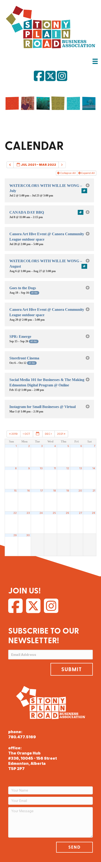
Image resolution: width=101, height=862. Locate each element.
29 (15, 535)
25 (54, 513)
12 (67, 468)
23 (28, 513)
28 (93, 513)
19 (67, 490)
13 (80, 468)
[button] (71, 669)
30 (28, 535)
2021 (60, 433)
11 (55, 468)
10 (41, 468)
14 (94, 468)
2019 (14, 433)
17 (41, 490)
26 (67, 513)
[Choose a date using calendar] (38, 434)
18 (54, 490)
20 (80, 490)
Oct (27, 433)
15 (15, 490)
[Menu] (95, 61)
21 (94, 490)
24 (41, 513)
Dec (48, 433)
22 (15, 513)
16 (28, 490)
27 (80, 513)
